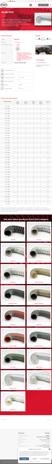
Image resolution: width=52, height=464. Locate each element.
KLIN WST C (39, 261)
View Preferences (45, 458)
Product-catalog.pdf (41, 62)
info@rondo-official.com (44, 445)
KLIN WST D (13, 282)
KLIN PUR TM (13, 388)
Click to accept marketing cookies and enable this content (43, 49)
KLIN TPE (13, 239)
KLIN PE (39, 388)
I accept (24, 458)
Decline (34, 458)
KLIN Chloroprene (39, 346)
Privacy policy (37, 461)
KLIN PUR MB (39, 367)
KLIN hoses (16, 39)
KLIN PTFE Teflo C (13, 303)
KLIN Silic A (13, 324)
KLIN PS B (13, 261)
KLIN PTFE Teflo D (39, 303)
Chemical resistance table (20, 62)
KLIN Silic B (13, 409)
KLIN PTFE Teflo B (39, 282)
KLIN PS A (39, 239)
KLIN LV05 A (39, 324)
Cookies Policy (31, 461)
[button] (49, 449)
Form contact (47, 447)
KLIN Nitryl (13, 367)
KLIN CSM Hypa (13, 346)
